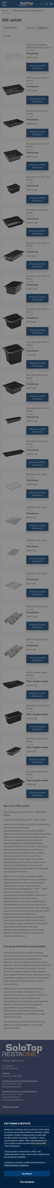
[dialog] (27, 594)
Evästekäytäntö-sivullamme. (16, 1165)
